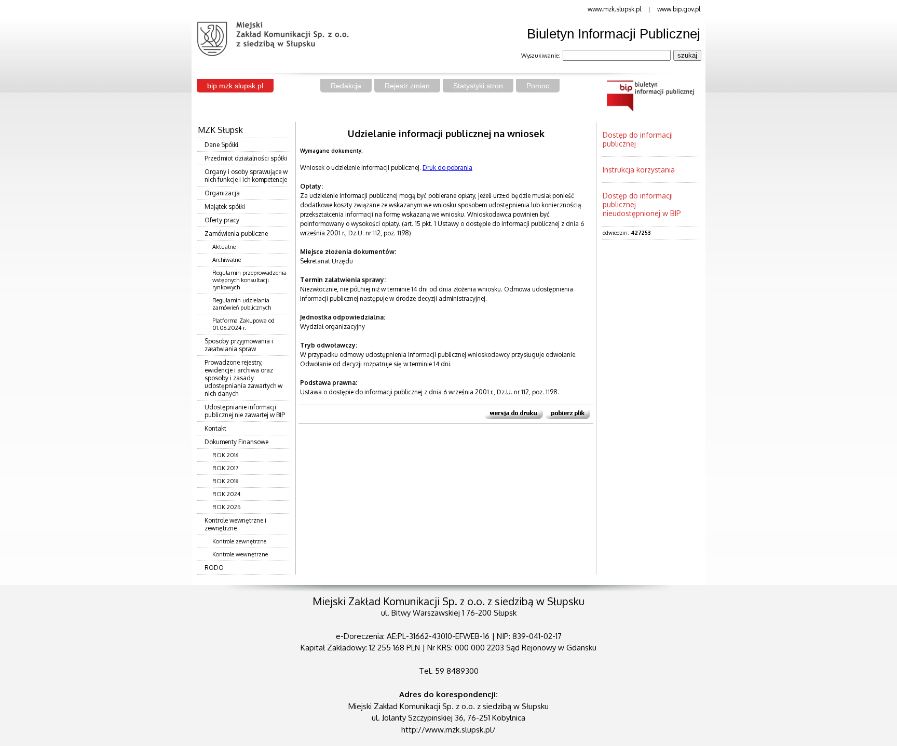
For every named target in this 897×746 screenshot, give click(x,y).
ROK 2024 (226, 494)
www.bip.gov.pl (678, 9)
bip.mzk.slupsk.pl (235, 86)
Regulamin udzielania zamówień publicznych (241, 304)
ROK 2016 (225, 455)
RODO (214, 567)
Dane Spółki (221, 145)
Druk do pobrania (447, 167)
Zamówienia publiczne (236, 233)
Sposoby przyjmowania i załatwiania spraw (239, 345)
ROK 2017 (225, 468)
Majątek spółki (225, 206)
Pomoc (537, 86)
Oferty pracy (222, 220)
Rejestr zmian (407, 86)
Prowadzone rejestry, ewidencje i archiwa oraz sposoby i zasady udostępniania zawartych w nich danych (243, 377)
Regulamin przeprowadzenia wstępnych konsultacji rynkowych (249, 280)
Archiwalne (226, 259)
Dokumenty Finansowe (236, 442)
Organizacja (222, 193)
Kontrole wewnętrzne (240, 554)
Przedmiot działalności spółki (246, 158)
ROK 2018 (225, 481)
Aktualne (224, 246)
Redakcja (346, 86)
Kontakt (215, 428)
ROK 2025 (226, 507)
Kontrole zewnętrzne (239, 541)
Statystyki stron (478, 86)
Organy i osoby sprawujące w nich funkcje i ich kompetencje (246, 175)
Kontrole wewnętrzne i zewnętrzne (235, 524)
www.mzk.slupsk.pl (614, 9)
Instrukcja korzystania (639, 169)
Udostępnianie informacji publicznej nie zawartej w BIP (245, 411)
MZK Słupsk (220, 130)
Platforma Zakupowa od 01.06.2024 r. (243, 324)
